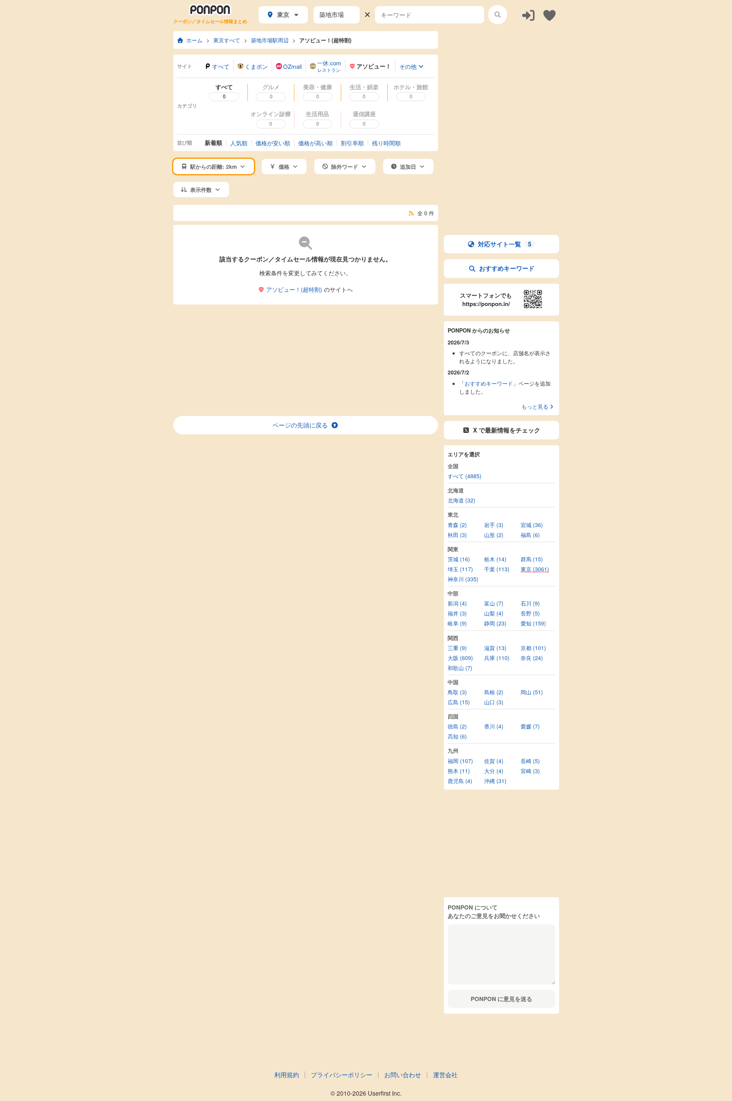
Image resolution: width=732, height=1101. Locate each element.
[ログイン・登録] (528, 15)
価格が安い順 (273, 143)
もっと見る (534, 406)
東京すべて (226, 40)
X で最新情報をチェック (506, 430)
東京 (283, 14)
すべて (220, 66)
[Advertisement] (305, 360)
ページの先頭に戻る (300, 425)
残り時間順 (386, 143)
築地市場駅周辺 (270, 40)
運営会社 (445, 1074)
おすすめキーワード (506, 268)
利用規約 (286, 1074)
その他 (408, 66)
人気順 (238, 143)
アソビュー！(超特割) (325, 40)
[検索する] (497, 14)
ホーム (194, 40)
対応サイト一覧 (504, 243)
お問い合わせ (402, 1074)
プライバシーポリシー (341, 1074)
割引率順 (352, 143)
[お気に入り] (549, 15)
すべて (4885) (464, 476)
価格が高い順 (315, 143)
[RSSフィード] (411, 213)
